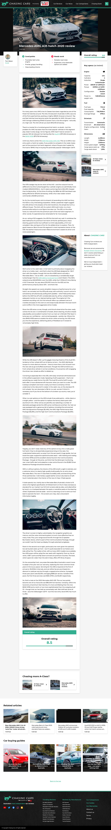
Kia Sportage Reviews (48, 821)
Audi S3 (57, 134)
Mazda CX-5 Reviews (48, 815)
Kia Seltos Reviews (47, 802)
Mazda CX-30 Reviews (48, 819)
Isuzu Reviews (66, 817)
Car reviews (27, 42)
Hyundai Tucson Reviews (49, 817)
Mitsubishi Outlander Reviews (50, 806)
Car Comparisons (82, 4)
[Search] (106, 3)
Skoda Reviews (66, 806)
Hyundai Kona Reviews (49, 810)
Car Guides (90, 803)
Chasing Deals (97, 4)
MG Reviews (65, 802)
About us (89, 809)
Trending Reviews (49, 800)
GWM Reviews (66, 808)
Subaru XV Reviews (48, 804)
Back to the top (55, 781)
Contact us (90, 812)
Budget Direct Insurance (93, 250)
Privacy (89, 818)
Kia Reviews (65, 810)
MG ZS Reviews (47, 808)
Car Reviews (58, 4)
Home (20, 42)
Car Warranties (91, 806)
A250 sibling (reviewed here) (48, 278)
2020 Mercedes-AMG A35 (51, 141)
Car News (69, 4)
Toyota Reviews (66, 821)
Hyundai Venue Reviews (49, 813)
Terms (88, 815)
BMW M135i (29, 136)
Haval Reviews (66, 804)
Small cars (34, 42)
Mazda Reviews (66, 819)
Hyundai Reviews (66, 813)
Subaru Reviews (66, 815)
